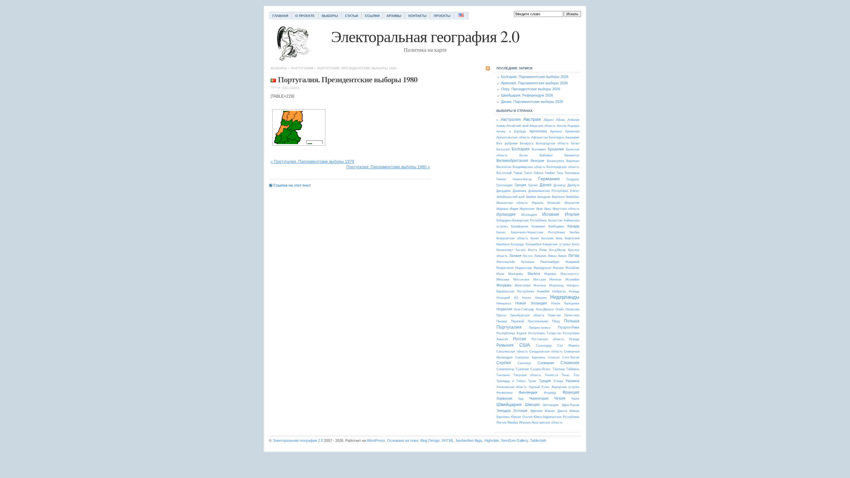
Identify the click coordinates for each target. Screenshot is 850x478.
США (524, 345)
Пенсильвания (538, 321)
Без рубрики (507, 143)
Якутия (501, 422)
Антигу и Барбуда (511, 131)
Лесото (528, 256)
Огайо (559, 309)
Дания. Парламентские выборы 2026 (532, 102)
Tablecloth (538, 440)
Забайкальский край (510, 197)
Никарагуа (503, 303)
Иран (547, 208)
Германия (549, 178)
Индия (514, 208)
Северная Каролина (530, 357)
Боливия (539, 149)
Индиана (502, 208)
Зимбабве (572, 197)
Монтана (540, 285)
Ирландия (506, 214)
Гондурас (572, 179)
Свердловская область (545, 351)
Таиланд (558, 369)
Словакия (546, 363)
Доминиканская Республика (548, 191)
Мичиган (555, 279)
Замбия (531, 197)
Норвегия (504, 309)
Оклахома (572, 309)
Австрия (532, 119)
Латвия (515, 256)
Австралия (511, 119)
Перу (556, 321)
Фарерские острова (565, 387)
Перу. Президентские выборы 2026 (530, 89)
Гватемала (572, 173)
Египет (574, 191)
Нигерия (541, 297)
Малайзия (572, 268)
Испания (550, 214)
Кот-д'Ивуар (557, 250)
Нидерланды (564, 297)
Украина (572, 381)
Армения (572, 131)
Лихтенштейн (505, 262)
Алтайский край (517, 125)
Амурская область (542, 125)
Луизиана (527, 262)
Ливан (552, 256)
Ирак (539, 208)
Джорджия (503, 191)
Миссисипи (521, 279)
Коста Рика (537, 250)
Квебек (574, 232)
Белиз (575, 143)
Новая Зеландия (531, 303)
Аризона (556, 131)
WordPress (376, 440)
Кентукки (547, 238)
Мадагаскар (523, 268)
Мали (500, 274)
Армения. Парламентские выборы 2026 (534, 83)
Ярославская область (547, 422)
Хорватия (504, 398)
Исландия (529, 214)
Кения (535, 238)
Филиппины (504, 392)
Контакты (417, 16)
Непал (526, 297)
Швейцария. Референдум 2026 (527, 95)
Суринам (522, 369)
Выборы (330, 16)
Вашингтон (571, 155)
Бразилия (556, 149)
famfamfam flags (469, 440)
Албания (573, 119)
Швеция (532, 404)
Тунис (532, 381)
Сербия (503, 362)
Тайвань (572, 369)
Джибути (573, 185)
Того (576, 375)
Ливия (562, 256)
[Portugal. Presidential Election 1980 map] (299, 127)
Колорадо (517, 244)
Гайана (538, 173)
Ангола (561, 125)
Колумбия (533, 244)
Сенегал (553, 357)
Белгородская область (552, 143)
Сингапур (524, 363)
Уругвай (534, 387)
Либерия (540, 256)
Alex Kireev (290, 87)
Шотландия (550, 405)
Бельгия (502, 149)
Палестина (571, 315)
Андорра (573, 125)
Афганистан (539, 137)
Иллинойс (554, 202)
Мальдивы (515, 274)
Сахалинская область (512, 351)
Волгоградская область (563, 167)
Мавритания (505, 268)
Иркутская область (565, 208)
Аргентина (538, 131)
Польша (571, 321)
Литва (573, 255)
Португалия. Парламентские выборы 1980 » (388, 167)
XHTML (448, 440)
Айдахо (549, 119)
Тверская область (527, 375)
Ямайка (512, 422)
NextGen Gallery (514, 440)
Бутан (523, 155)
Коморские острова (556, 244)
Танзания (503, 375)
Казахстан (555, 220)
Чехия (559, 398)
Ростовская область (548, 339)
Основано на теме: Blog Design (413, 440)
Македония (542, 268)
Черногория (539, 398)
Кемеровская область (512, 238)
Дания (546, 185)
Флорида (550, 392)
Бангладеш (556, 137)
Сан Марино (568, 345)
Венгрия (537, 161)
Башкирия (572, 137)
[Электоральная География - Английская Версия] (461, 16)
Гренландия (504, 185)
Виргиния (572, 161)
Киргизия (572, 238)
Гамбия (550, 173)
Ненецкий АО (507, 297)
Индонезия (527, 208)
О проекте (305, 16)
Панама (501, 321)
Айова (560, 119)
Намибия (543, 291)
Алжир (500, 125)
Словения (569, 362)
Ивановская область (512, 202)
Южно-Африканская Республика (556, 417)
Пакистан (554, 315)
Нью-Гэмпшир (524, 309)
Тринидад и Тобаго (511, 381)
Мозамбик (572, 279)
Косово (521, 250)
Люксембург (549, 262)
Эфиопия (536, 411)
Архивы (393, 16)
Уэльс (545, 387)
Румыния (505, 345)
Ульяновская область (511, 387)
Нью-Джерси (545, 309)
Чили (575, 398)
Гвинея (501, 179)
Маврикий (572, 262)
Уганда (558, 381)
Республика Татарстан (544, 333)
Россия (519, 339)
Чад (520, 398)
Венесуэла (555, 161)
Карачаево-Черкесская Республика (538, 232)
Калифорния (519, 226)
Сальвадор (544, 345)
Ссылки (372, 16)
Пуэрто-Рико (568, 327)
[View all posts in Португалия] (273, 79)
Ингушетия (571, 202)
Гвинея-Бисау (522, 179)
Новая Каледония (565, 303)
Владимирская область (529, 167)
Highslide (491, 440)
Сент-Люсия (570, 357)
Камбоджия (556, 226)
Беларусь (527, 143)
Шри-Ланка (570, 405)
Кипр (559, 238)
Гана (560, 173)
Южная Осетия (522, 417)
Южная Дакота (556, 411)
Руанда (574, 339)
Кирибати (502, 244)
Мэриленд (556, 285)
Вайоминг (546, 155)
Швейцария (509, 404)
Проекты (442, 16)
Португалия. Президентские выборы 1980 (357, 68)
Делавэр (559, 185)
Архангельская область (513, 137)
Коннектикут (504, 250)
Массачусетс (569, 274)
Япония (525, 422)
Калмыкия (538, 226)
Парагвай (517, 321)
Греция (520, 185)
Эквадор (503, 411)
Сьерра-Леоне (540, 369)
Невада (574, 291)
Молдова (503, 285)
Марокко (550, 274)
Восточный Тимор (509, 173)
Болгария (521, 149)
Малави (558, 268)
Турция (545, 381)
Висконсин (503, 167)
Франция (570, 392)
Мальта (534, 274)
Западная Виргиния (550, 197)
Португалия (302, 68)
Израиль (538, 202)
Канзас (501, 232)
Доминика (519, 191)
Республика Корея (511, 333)
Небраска (559, 291)
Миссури (539, 279)
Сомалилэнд (505, 369)
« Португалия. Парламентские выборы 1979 (312, 161)
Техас (565, 375)
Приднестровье (540, 327)
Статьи (351, 16)
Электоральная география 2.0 (298, 440)
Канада (573, 226)
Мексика (502, 279)
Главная (280, 16)
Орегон (501, 315)
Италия (572, 214)
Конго (575, 244)
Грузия (533, 185)
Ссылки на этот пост (292, 185)
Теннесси (551, 375)
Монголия (522, 285)
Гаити (528, 173)
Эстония (520, 411)
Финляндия (528, 392)
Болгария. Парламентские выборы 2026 (534, 77)
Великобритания (512, 160)
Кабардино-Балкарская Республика (521, 220)
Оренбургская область (527, 315)
